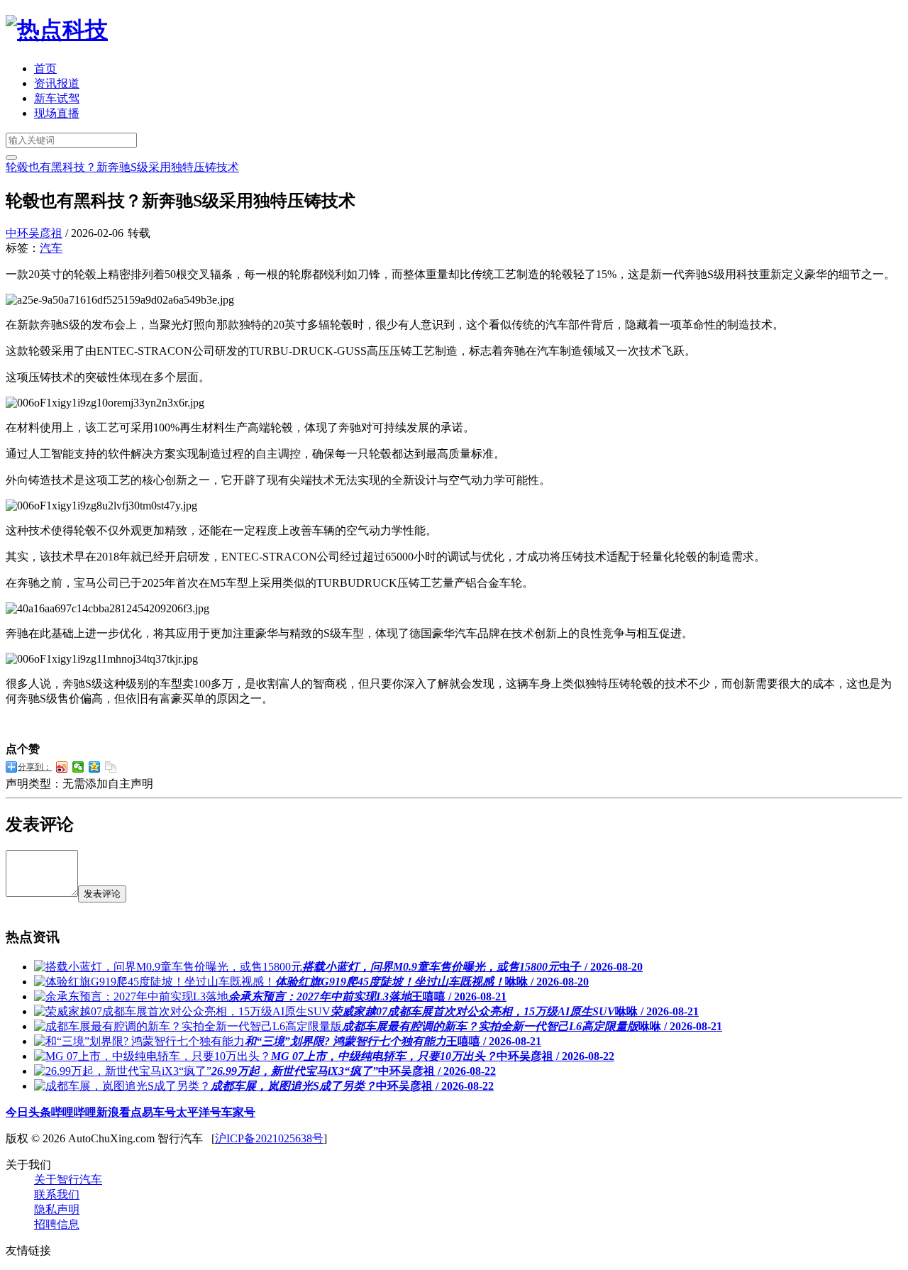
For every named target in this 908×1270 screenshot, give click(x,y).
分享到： (35, 767)
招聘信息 (56, 1224)
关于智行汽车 (68, 1180)
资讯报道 (56, 83)
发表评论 (102, 893)
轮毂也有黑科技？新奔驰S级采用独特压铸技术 (122, 167)
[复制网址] (111, 767)
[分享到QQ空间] (95, 767)
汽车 (51, 248)
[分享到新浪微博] (62, 767)
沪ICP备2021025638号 (269, 1138)
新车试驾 (56, 98)
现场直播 (56, 113)
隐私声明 (56, 1209)
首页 (45, 68)
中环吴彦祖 (34, 233)
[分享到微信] (78, 767)
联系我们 (56, 1194)
